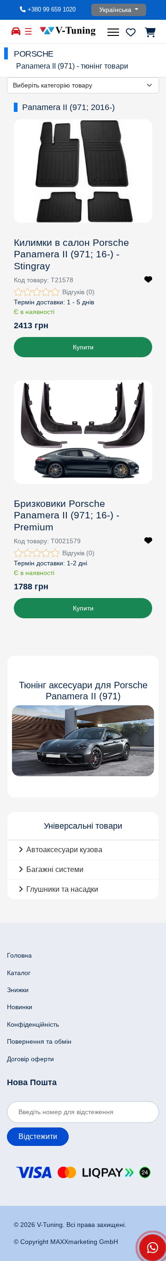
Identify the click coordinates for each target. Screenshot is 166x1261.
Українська (116, 9)
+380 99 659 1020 (52, 9)
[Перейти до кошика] (149, 32)
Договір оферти (30, 1059)
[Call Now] (153, 1248)
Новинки (19, 1007)
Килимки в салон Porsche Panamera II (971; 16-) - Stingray (71, 254)
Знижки (18, 990)
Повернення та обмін (39, 1041)
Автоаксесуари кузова (64, 850)
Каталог (18, 972)
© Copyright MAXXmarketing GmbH (66, 1241)
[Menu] (114, 32)
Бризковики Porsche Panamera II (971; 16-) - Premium (66, 515)
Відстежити (37, 1136)
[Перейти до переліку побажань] (131, 32)
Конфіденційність (33, 1024)
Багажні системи (54, 869)
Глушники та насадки (62, 889)
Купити (83, 347)
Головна (19, 955)
